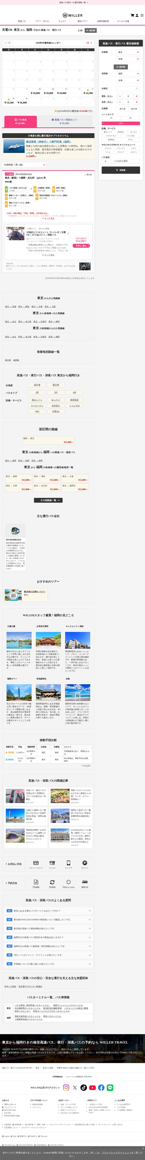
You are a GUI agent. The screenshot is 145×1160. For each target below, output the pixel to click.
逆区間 (92, 30)
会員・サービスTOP (68, 1104)
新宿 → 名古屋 (24, 337)
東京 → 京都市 (39, 322)
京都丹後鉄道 (103, 21)
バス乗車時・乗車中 (124, 1110)
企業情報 (7, 1125)
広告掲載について (11, 1128)
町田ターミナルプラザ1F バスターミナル (51, 1011)
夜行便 (56, 385)
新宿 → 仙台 (10, 337)
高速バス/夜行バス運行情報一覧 (72, 2)
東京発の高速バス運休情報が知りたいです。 (35, 928)
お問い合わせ (117, 1125)
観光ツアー (83, 21)
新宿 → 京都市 (39, 337)
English (6, 1136)
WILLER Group (9, 1145)
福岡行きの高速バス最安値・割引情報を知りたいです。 (40, 946)
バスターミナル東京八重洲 (76, 1008)
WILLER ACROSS (56, 1145)
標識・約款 (41, 1125)
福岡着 (16, 360)
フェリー (62, 21)
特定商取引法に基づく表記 (85, 1125)
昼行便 (37, 385)
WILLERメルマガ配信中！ (70, 1113)
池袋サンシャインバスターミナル (68, 1005)
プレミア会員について (69, 1107)
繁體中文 (23, 1136)
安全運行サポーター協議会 (30, 986)
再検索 (122, 170)
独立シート (37, 400)
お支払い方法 (15, 864)
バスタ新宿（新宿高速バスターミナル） (32, 1005)
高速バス (22, 21)
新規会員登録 (37, 1104)
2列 (37, 392)
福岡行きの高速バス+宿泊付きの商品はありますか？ (39, 937)
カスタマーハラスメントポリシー (34, 1128)
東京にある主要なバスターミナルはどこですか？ (37, 911)
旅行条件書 (29, 1125)
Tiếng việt (43, 1136)
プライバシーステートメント (60, 1125)
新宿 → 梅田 (54, 337)
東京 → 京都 (36, 307)
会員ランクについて (68, 1110)
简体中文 (33, 1136)
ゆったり (56, 400)
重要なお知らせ (10, 1104)
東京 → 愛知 (23, 307)
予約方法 (12, 883)
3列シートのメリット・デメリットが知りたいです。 (39, 955)
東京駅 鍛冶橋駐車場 (52, 1008)
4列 (74, 392)
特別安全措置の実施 (12, 1116)
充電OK (55, 411)
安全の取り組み (10, 1110)
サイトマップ (104, 1125)
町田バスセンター (23, 1011)
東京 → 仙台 (10, 322)
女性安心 (56, 406)
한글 (14, 1136)
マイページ (36, 1107)
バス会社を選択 (121, 161)
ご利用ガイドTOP (95, 1104)
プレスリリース (10, 1107)
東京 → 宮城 (10, 307)
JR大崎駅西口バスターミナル (27, 1008)
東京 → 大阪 (50, 307)
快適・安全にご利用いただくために (100, 1111)
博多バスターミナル (52, 1016)
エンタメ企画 (123, 21)
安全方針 (7, 1113)
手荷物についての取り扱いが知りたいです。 (35, 964)
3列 (55, 392)
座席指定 (74, 400)
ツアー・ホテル (42, 21)
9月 (87, 43)
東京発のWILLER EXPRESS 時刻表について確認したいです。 (43, 920)
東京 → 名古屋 (24, 322)
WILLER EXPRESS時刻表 (98, 1107)
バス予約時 (121, 1107)
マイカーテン (37, 406)
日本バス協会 (10, 986)
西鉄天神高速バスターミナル (27, 1016)
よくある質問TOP (123, 1104)
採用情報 (18, 1125)
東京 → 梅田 (54, 322)
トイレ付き (74, 406)
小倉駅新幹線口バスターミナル (28, 1019)
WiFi (37, 411)
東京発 (8, 360)
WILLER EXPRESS (26, 1145)
